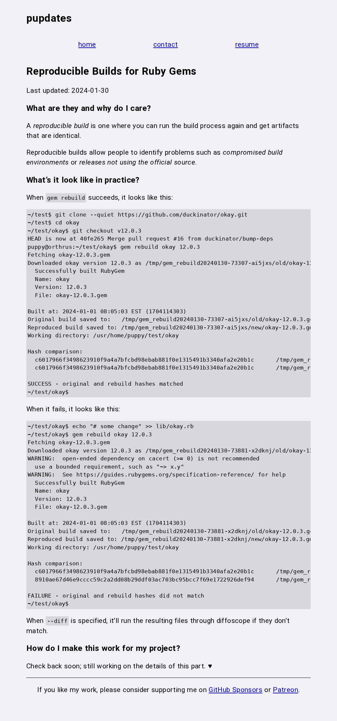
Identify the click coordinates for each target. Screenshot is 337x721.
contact (165, 44)
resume (247, 44)
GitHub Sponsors (235, 690)
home (87, 44)
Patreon (285, 690)
